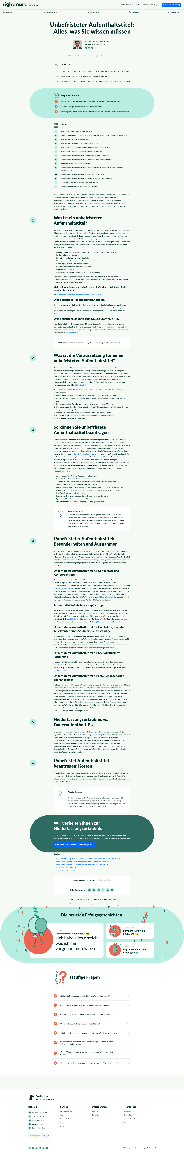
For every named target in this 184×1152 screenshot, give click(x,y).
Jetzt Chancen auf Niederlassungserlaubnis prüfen (73, 845)
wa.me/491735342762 (39, 1124)
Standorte (95, 1115)
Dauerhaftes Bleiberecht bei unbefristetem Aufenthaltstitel (79, 295)
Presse (94, 1119)
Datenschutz (128, 1115)
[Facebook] (33, 1148)
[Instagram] (29, 1148)
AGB (125, 1123)
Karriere (94, 1123)
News (62, 1127)
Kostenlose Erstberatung (171, 5)
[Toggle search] (155, 5)
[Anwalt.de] (92, 48)
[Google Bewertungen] (39, 1135)
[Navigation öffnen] (159, 5)
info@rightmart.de (38, 1120)
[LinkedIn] (89, 48)
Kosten (138, 5)
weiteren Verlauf (71, 333)
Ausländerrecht (83, 899)
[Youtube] (47, 1148)
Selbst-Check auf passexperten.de (86, 454)
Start (72, 899)
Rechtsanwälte (148, 5)
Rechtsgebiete (65, 1119)
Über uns (95, 1111)
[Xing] (86, 48)
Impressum (127, 1111)
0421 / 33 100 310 (38, 1116)
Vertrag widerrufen (130, 1119)
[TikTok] (43, 1148)
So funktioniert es (127, 5)
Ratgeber (63, 1123)
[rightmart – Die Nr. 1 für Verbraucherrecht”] (21, 4)
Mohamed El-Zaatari (103, 41)
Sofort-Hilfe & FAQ (38, 1128)
